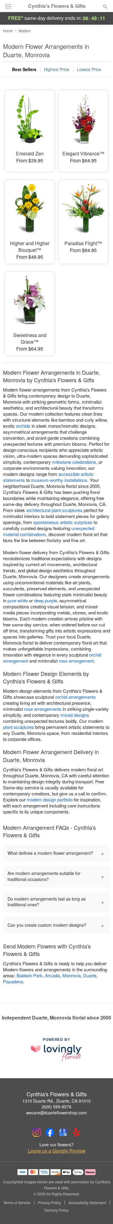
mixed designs (75, 715)
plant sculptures (18, 727)
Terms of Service (16, 1202)
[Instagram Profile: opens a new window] (37, 1132)
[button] (100, 1210)
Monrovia (71, 975)
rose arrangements (42, 709)
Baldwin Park (29, 975)
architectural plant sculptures (54, 510)
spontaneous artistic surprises (63, 522)
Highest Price (56, 69)
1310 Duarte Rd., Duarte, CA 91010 (56, 1101)
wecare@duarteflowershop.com (56, 1113)
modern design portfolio (50, 799)
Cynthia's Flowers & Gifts (57, 6)
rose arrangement (76, 660)
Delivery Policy (56, 1210)
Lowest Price (89, 69)
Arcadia (52, 975)
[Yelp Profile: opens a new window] (76, 1132)
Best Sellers (24, 69)
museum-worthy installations (59, 480)
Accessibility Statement (87, 1202)
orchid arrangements (75, 697)
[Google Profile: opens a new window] (63, 1132)
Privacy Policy (49, 1202)
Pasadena (13, 981)
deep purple (45, 600)
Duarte (89, 975)
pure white (18, 600)
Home (8, 30)
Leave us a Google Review (57, 1151)
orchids (23, 426)
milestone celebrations (74, 462)
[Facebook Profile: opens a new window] (50, 1132)
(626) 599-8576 (56, 1107)
